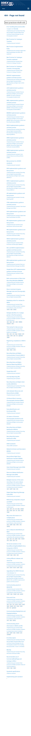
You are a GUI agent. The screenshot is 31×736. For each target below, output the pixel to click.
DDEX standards (11, 444)
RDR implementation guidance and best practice (16, 169)
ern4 (8, 309)
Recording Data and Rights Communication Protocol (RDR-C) (16, 354)
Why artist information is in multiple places (14, 516)
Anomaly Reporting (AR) (13, 376)
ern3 (11, 567)
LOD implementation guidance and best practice (15, 89)
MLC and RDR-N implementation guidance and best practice (15, 249)
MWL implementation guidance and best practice (15, 101)
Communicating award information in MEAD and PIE (14, 625)
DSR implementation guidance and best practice (16, 212)
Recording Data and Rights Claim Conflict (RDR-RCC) (16, 383)
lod (19, 510)
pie (14, 335)
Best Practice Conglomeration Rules (15, 47)
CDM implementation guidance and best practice (15, 203)
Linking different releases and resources (15, 559)
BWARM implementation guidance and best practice (16, 114)
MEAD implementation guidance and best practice (15, 240)
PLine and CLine (11, 597)
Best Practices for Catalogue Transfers (14, 40)
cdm (17, 322)
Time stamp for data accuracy (15, 327)
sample (9, 634)
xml (11, 508)
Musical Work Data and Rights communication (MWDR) (15, 93)
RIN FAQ (9, 650)
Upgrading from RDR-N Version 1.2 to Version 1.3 (15, 572)
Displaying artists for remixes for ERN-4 (16, 301)
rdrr (13, 323)
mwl (8, 512)
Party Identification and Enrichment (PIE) (13, 410)
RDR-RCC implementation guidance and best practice (14, 76)
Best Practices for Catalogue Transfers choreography (14, 67)
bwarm (8, 323)
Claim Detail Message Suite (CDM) (16, 467)
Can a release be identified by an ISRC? (15, 531)
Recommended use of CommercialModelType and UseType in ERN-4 (14, 659)
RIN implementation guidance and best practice (16, 231)
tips (11, 309)
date (8, 337)
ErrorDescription (11, 638)
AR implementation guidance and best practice (16, 194)
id (13, 538)
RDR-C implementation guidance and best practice (15, 182)
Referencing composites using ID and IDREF (16, 501)
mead (19, 334)
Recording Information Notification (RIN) (13, 437)
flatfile (20, 322)
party (15, 309)
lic (17, 335)
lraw (8, 335)
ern (11, 334)
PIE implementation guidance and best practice (16, 221)
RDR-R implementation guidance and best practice (15, 126)
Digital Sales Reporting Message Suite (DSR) (15, 493)
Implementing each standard (13, 30)
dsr (8, 322)
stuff (11, 489)
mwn (22, 510)
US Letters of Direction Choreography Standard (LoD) (15, 417)
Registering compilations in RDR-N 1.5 (16, 342)
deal (11, 349)
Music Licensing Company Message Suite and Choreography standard (15, 34)
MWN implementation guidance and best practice (15, 139)
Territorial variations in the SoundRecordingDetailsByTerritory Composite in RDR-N (16, 546)
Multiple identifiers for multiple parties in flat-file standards (15, 314)
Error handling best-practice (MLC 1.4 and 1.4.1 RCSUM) (16, 28)
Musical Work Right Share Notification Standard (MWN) (14, 457)
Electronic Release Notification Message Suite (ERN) (15, 473)
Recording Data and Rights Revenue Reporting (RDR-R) (14, 363)
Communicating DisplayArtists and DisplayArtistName (16, 612)
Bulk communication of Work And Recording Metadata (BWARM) (16, 279)
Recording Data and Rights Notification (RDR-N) (14, 428)
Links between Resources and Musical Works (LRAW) (15, 156)
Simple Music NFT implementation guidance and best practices (16, 270)
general (20, 335)
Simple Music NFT (11, 371)
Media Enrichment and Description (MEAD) (16, 450)
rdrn (14, 349)
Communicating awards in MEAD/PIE (14, 586)
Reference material (11, 673)
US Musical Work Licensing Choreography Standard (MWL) (15, 399)
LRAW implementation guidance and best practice (15, 151)
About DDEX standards (12, 445)
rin (13, 334)
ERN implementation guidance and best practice (16, 261)
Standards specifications (13, 671)
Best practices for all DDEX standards (14, 162)
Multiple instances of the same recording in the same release (15, 481)
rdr (13, 322)
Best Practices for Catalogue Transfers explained (14, 58)
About (3, 8)
